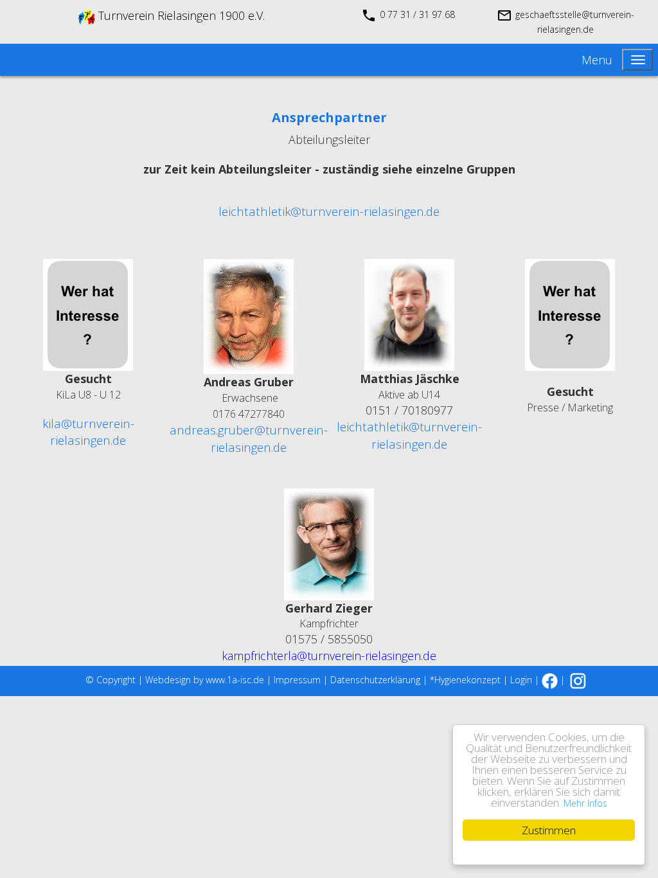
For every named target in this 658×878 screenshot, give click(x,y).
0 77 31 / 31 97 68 (417, 14)
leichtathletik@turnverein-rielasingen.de (329, 211)
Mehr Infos (585, 803)
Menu (597, 59)
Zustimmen (549, 830)
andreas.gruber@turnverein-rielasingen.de (249, 438)
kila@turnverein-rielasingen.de (88, 432)
